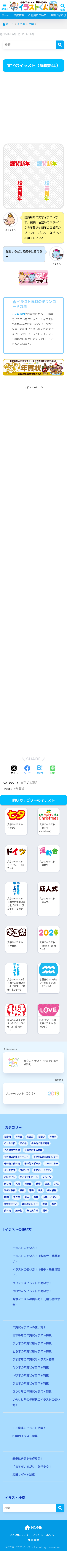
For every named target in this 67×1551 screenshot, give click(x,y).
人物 (17, 1183)
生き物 (16, 1197)
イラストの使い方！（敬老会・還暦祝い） (36, 1258)
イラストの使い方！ (25, 1248)
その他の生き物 (12, 1150)
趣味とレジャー (30, 1203)
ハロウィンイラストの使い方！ (32, 1291)
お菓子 (53, 1136)
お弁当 (18, 1136)
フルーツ (46, 1177)
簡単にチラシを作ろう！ (27, 1458)
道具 (44, 1203)
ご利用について (37, 15)
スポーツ (24, 1170)
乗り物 (7, 1183)
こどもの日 (9, 1143)
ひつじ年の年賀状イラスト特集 (32, 1391)
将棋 (22, 1190)
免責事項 (33, 1540)
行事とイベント (50, 1197)
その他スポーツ (32, 1163)
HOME (36, 1527)
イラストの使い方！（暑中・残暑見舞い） (36, 1272)
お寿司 (7, 1136)
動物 (38, 1183)
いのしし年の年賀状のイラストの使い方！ (36, 1402)
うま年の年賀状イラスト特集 (30, 1383)
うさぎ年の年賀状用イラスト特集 (33, 1359)
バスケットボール (29, 1177)
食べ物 (7, 1210)
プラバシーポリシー (44, 1535)
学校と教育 (9, 1190)
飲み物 (18, 1210)
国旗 (47, 1183)
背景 (36, 1197)
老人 (27, 1197)
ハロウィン (9, 1177)
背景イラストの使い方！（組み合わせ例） (36, 1302)
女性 (56, 1183)
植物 (6, 1197)
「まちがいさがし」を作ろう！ (32, 1467)
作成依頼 (19, 15)
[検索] (60, 44)
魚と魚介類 (32, 1210)
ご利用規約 (18, 314)
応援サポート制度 (23, 1475)
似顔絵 (28, 1183)
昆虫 (40, 1190)
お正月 (33, 782)
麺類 (45, 1210)
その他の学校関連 (40, 1143)
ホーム (5, 15)
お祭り (41, 1136)
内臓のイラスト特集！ (26, 1436)
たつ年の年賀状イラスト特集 (30, 1367)
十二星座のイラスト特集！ (29, 1428)
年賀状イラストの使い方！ (29, 1327)
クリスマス (9, 1170)
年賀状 (20, 788)
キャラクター (51, 1163)
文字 (23, 782)
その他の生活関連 (33, 1150)
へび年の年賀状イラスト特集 (30, 1375)
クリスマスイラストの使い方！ (32, 1283)
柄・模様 (51, 1190)
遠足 (54, 1203)
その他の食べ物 (12, 1163)
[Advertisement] (33, 108)
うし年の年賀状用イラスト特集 (32, 1343)
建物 (31, 1190)
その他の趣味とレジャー (45, 1156)
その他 (23, 1143)
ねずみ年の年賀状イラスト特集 (32, 1335)
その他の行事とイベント (16, 1156)
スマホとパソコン (42, 1170)
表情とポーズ (10, 1203)
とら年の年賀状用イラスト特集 (32, 1351)
